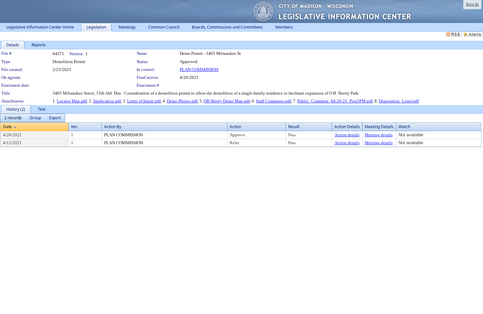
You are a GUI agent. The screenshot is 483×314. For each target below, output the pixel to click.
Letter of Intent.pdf (144, 101)
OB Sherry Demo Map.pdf (227, 101)
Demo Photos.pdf (182, 101)
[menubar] (32, 118)
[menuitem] (13, 118)
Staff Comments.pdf (273, 101)
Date (7, 126)
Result (293, 126)
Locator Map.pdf (72, 101)
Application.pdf (107, 101)
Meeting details (379, 134)
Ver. (74, 126)
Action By (112, 126)
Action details (346, 134)
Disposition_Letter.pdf (399, 101)
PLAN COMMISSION (199, 69)
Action (235, 126)
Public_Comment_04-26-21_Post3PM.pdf (335, 101)
